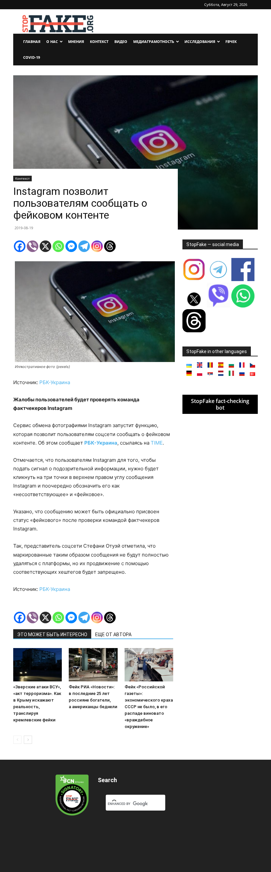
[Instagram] (97, 246)
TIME (157, 443)
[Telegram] (84, 246)
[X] (45, 246)
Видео (120, 41)
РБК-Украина (54, 382)
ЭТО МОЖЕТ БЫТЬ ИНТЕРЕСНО (52, 634)
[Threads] (110, 246)
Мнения (76, 41)
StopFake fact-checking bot (220, 404)
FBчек (231, 41)
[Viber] (32, 246)
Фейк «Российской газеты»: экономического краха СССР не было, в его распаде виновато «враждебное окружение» (149, 706)
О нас (52, 41)
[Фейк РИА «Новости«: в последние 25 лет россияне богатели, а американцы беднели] (93, 664)
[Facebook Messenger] (71, 246)
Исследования (199, 41)
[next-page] (28, 740)
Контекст (99, 41)
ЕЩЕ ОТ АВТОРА (113, 634)
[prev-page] (17, 740)
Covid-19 (31, 57)
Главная (31, 41)
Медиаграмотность (153, 41)
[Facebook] (19, 246)
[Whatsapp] (58, 246)
